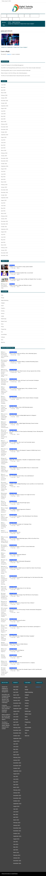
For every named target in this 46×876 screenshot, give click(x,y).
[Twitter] (40, 1)
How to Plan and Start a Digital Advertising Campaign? (21, 636)
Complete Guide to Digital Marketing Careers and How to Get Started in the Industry (26, 484)
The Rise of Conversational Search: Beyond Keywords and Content (15, 75)
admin (18, 267)
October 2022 (4, 195)
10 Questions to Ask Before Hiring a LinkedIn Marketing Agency (23, 361)
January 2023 (4, 187)
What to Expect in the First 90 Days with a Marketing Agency (14, 73)
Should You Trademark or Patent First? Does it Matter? (14, 47)
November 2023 (4, 160)
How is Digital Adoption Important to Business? (20, 509)
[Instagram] (42, 1)
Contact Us (16, 19)
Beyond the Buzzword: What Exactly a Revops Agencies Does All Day (24, 370)
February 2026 (4, 95)
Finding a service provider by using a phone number (21, 266)
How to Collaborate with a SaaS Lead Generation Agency (22, 442)
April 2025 (3, 118)
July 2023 (3, 171)
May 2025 (3, 116)
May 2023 (3, 176)
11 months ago (13, 362)
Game (2, 305)
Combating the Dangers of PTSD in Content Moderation (22, 546)
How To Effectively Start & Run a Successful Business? (21, 475)
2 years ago (12, 267)
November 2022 (4, 192)
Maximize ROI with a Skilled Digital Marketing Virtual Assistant (23, 423)
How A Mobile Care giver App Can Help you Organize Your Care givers (25, 279)
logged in (9, 54)
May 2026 (3, 87)
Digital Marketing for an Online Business (18, 644)
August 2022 (3, 200)
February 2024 (4, 153)
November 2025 (4, 100)
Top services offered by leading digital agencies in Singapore (22, 415)
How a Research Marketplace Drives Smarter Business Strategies (23, 397)
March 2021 (3, 244)
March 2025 (3, 121)
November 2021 (4, 223)
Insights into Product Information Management (19, 561)
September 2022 (4, 197)
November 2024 (4, 129)
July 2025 (3, 111)
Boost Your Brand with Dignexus (16, 650)
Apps (2, 295)
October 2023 (4, 163)
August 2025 (3, 108)
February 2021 (4, 247)
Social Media (4, 334)
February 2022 (4, 216)
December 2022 (4, 189)
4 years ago (12, 274)
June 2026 (3, 84)
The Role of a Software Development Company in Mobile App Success (25, 450)
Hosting (27, 15)
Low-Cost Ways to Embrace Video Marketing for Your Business (23, 516)
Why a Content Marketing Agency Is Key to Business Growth (23, 388)
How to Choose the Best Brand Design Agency (19, 502)
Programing (3, 329)
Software (4, 19)
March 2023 (3, 181)
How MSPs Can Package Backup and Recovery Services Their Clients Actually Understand (21, 67)
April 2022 (3, 210)
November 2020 (4, 255)
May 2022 (3, 208)
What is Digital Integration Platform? (17, 554)
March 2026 (3, 92)
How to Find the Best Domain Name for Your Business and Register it (24, 626)
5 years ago (12, 286)
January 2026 (4, 97)
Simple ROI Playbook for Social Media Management (12, 65)
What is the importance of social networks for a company (22, 662)
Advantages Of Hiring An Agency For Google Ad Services (22, 494)
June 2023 (3, 174)
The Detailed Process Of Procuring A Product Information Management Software (25, 610)
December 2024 (4, 126)
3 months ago (13, 354)
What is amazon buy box (14, 532)
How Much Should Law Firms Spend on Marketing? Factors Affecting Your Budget (26, 432)
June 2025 (3, 113)
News (2, 323)
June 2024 (3, 142)
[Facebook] (38, 1)
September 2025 (4, 105)
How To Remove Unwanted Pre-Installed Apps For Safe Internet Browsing (26, 577)
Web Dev (3, 342)
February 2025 (4, 124)
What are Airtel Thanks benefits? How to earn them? (21, 272)
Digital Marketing (12, 15)
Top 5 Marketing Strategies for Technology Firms (20, 524)
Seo (2, 331)
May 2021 (3, 239)
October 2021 (4, 226)
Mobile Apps (12, 265)
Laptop (2, 316)
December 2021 (4, 221)
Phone (2, 326)
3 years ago (12, 461)
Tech (10, 19)
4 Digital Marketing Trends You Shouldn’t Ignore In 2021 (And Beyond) (25, 669)
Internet (2, 313)
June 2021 (3, 237)
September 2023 (4, 166)
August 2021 (3, 231)
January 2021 (4, 250)
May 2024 (3, 145)
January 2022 (4, 218)
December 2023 (4, 158)
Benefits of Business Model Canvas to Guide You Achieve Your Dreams (25, 567)
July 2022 (3, 202)
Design (3, 15)
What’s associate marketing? (15, 656)
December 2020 (4, 252)
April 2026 (3, 90)
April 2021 (3, 242)
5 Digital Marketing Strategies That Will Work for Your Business (23, 594)
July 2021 (3, 234)
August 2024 (3, 137)
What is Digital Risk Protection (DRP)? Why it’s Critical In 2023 (23, 467)
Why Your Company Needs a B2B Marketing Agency (21, 407)
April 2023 (3, 179)
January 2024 (4, 155)
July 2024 (3, 139)
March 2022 (3, 213)
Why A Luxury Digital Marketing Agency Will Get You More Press (24, 538)
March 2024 (3, 150)
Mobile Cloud (34, 15)
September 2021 (4, 229)
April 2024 (3, 147)
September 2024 (4, 134)
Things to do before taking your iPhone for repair (20, 285)
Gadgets (21, 15)
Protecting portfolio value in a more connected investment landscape (15, 70)
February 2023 (4, 184)
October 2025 (4, 103)
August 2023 (3, 168)
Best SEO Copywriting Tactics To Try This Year (20, 588)
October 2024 (4, 132)
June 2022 (3, 205)
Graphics (3, 308)
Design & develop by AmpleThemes (10, 873)
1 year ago (12, 399)
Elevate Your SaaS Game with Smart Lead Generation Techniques (24, 380)
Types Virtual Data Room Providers (17, 620)
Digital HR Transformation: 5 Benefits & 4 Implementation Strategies (24, 459)
